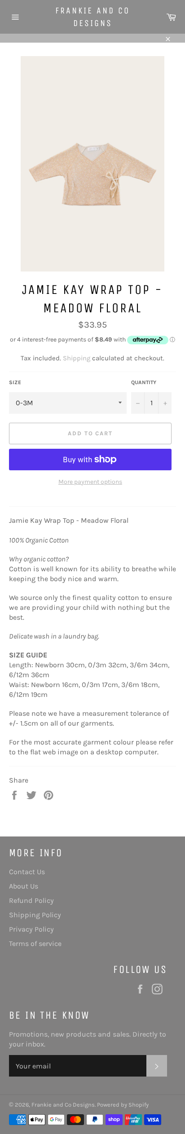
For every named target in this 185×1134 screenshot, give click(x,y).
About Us (23, 886)
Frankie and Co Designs (92, 16)
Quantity (143, 382)
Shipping (76, 358)
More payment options (90, 482)
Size (15, 382)
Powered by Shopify (123, 1104)
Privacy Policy (31, 929)
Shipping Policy (35, 915)
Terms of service (35, 943)
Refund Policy (31, 900)
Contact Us (27, 871)
